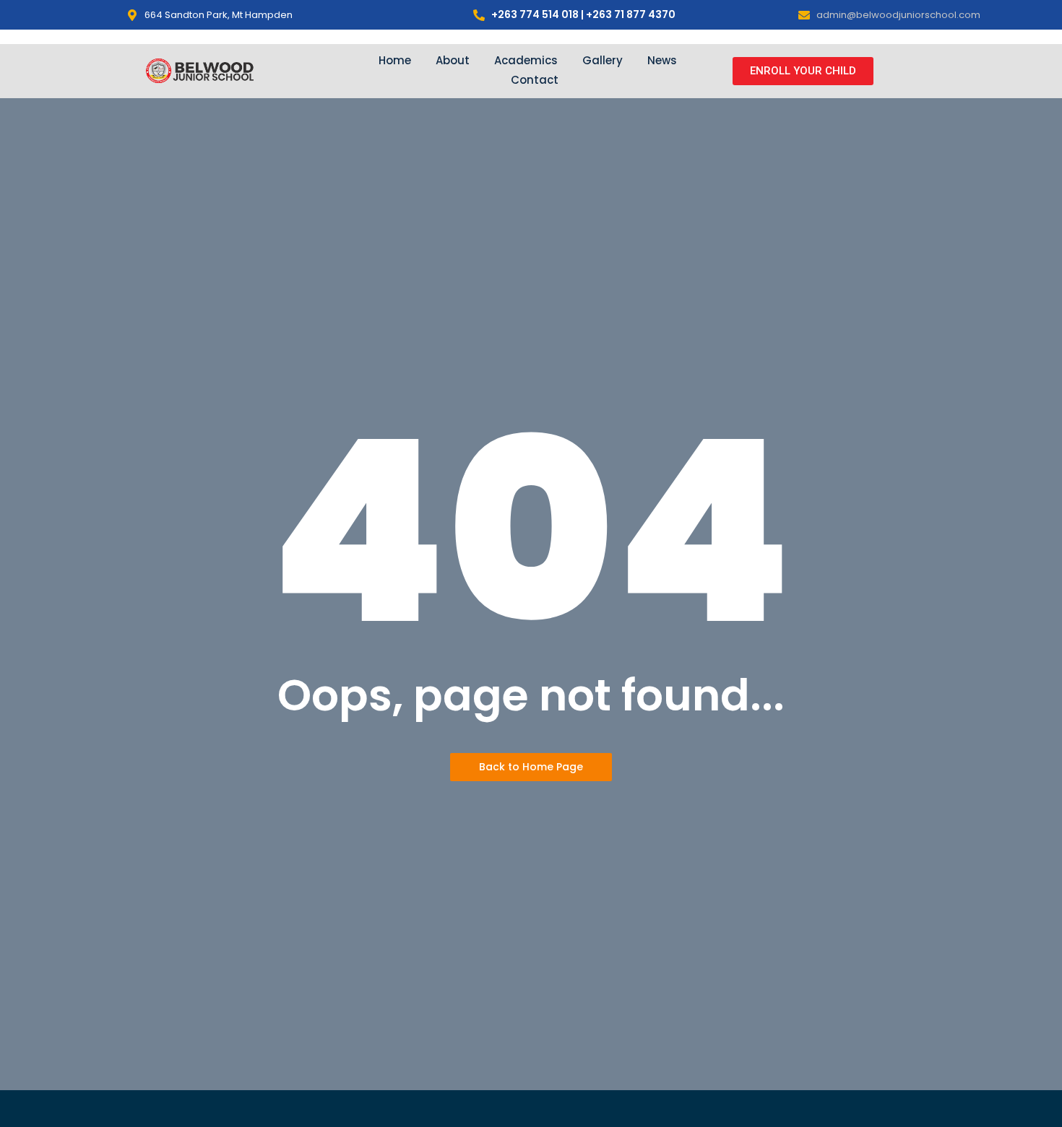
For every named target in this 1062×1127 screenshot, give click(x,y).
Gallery (602, 60)
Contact (534, 79)
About (453, 60)
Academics (526, 60)
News (662, 60)
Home (395, 60)
